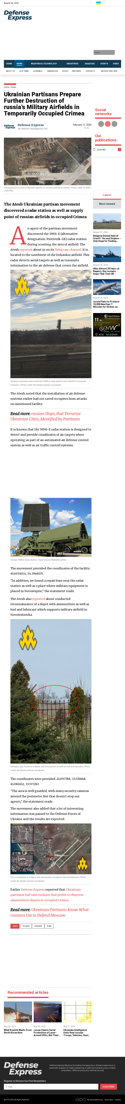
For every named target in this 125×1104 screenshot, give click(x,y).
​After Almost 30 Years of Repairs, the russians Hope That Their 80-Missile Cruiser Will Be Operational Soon (106, 273)
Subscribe (109, 1086)
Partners (76, 71)
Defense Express (31, 125)
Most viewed (107, 203)
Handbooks (52, 71)
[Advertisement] (79, 34)
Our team (23, 71)
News (13, 87)
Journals (37, 71)
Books (65, 71)
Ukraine (38, 926)
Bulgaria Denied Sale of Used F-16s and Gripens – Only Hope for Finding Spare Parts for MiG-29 (107, 239)
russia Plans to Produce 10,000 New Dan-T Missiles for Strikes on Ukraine (106, 305)
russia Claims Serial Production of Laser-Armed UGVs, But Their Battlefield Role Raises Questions (46, 1035)
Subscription (108, 1100)
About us (10, 71)
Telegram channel (68, 249)
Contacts (90, 71)
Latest (107, 195)
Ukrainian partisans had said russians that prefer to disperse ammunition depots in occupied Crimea (46, 895)
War (49, 926)
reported (26, 249)
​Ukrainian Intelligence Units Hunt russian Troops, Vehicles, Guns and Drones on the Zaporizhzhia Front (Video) (76, 1036)
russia (26, 926)
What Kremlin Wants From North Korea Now (18, 1031)
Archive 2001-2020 (109, 71)
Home (6, 87)
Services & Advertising (95, 1100)
